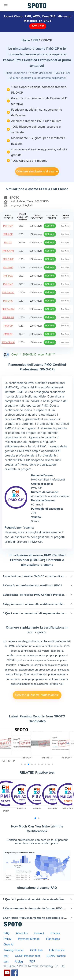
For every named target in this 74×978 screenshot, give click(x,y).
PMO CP (8, 325)
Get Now (38, 26)
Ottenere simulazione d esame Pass (37, 173)
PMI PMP (8, 226)
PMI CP (8, 242)
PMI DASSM (8, 309)
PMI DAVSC (8, 292)
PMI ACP (8, 234)
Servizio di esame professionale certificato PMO (37, 696)
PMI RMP (8, 284)
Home (26, 40)
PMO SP (8, 334)
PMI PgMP (8, 259)
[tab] (37, 576)
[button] (37, 576)
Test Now (65, 226)
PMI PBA (8, 276)
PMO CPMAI (8, 342)
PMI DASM (8, 317)
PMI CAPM (8, 251)
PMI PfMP (8, 267)
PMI (35, 40)
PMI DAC (8, 301)
